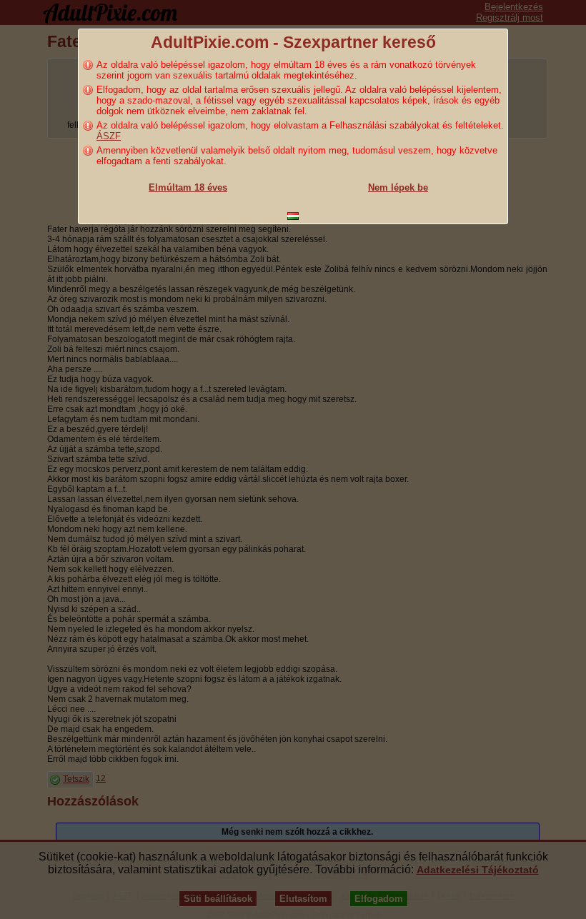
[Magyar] (293, 216)
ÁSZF (108, 136)
